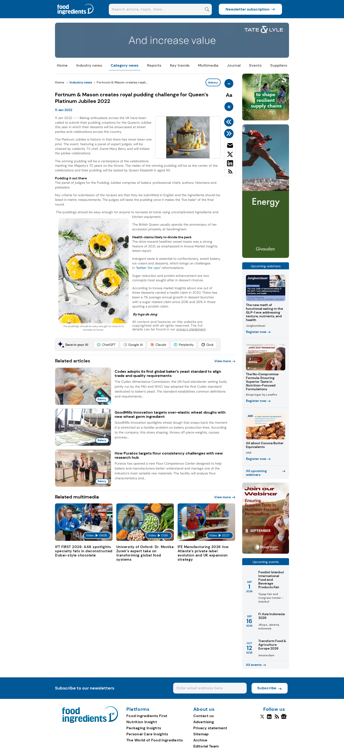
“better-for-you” (148, 268)
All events (254, 665)
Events (255, 65)
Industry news (89, 65)
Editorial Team (206, 746)
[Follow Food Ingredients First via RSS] (277, 718)
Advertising (203, 722)
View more (222, 361)
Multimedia (208, 65)
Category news (124, 65)
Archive (200, 740)
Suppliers (278, 65)
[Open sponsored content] (172, 56)
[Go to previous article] (229, 121)
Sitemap (201, 734)
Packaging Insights (143, 728)
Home (62, 65)
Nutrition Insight (141, 722)
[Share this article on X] (229, 155)
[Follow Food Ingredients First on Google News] (284, 718)
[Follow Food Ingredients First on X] (262, 718)
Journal (234, 65)
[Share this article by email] (229, 146)
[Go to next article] (229, 133)
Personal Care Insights (147, 734)
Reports (154, 65)
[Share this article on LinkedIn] (229, 164)
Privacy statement (210, 728)
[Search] (207, 10)
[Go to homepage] (90, 721)
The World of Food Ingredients (154, 740)
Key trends (180, 65)
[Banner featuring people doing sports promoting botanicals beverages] (265, 256)
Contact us (203, 716)
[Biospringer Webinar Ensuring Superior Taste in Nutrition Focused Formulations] (265, 552)
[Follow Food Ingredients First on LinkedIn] (269, 718)
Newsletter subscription (248, 9)
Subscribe (267, 688)
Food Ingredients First (147, 716)
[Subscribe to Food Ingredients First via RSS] (229, 173)
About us (204, 709)
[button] (106, 344)
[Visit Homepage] (75, 17)
